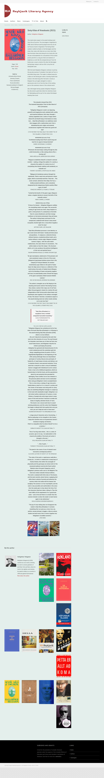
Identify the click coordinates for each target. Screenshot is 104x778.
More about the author (23, 576)
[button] (46, 21)
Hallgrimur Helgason (37, 34)
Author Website (65, 35)
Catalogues (74, 757)
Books (72, 750)
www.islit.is (58, 756)
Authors (73, 754)
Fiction (16, 66)
